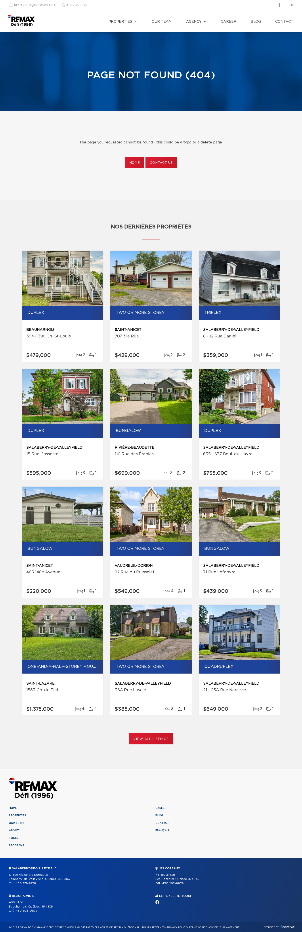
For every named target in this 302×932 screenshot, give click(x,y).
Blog (256, 21)
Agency (194, 21)
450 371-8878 (25, 883)
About (14, 830)
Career (228, 21)
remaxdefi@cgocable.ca (35, 5)
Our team (162, 21)
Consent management (224, 927)
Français (162, 830)
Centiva (287, 926)
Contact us (161, 162)
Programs (16, 845)
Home (134, 162)
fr (291, 5)
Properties (120, 21)
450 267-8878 (173, 883)
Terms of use (198, 927)
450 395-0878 (26, 910)
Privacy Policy (177, 927)
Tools (14, 838)
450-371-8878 (76, 5)
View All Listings (150, 739)
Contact (284, 21)
